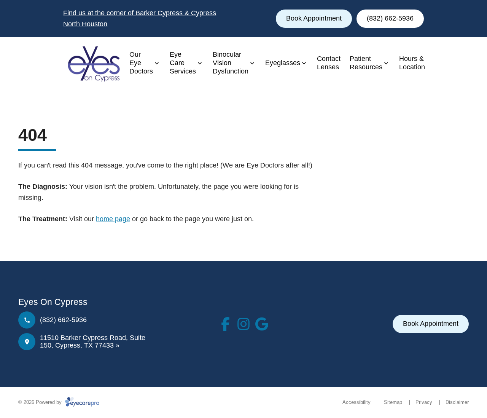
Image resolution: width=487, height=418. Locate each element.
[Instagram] (243, 324)
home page (113, 219)
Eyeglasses (282, 63)
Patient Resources (366, 63)
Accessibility (356, 402)
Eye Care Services (183, 63)
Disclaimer (457, 402)
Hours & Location (412, 63)
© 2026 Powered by (40, 402)
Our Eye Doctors (141, 63)
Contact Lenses (329, 63)
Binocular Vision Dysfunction (230, 63)
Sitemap (393, 402)
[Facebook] (225, 324)
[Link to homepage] (91, 63)
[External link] (262, 324)
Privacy (423, 402)
